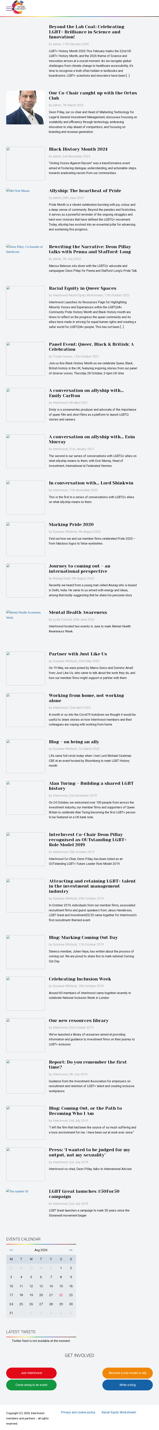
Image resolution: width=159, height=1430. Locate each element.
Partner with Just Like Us (78, 654)
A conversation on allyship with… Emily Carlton (86, 393)
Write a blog (127, 1385)
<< (11, 1250)
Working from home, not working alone (86, 698)
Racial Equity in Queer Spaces (82, 288)
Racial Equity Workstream (119, 1412)
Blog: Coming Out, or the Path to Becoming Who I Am (85, 1111)
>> (71, 1250)
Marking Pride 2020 (71, 524)
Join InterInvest (31, 1373)
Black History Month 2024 (78, 149)
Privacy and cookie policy (78, 1412)
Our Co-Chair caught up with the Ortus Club (93, 95)
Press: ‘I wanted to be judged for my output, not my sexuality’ (89, 1152)
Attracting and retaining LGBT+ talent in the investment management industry (92, 886)
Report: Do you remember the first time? (88, 1065)
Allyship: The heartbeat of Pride (85, 190)
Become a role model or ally (128, 1373)
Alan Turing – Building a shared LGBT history (91, 786)
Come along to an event (31, 1385)
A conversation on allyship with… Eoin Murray (92, 439)
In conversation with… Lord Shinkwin (91, 483)
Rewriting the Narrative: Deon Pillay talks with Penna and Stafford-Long (90, 249)
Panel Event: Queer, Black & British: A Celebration (91, 347)
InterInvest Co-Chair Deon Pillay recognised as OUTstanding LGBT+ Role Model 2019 (88, 839)
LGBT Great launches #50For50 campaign (84, 1194)
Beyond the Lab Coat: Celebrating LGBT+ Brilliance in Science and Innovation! (86, 32)
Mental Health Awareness (78, 612)
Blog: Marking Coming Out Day (83, 937)
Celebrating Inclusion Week (80, 979)
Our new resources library (79, 1020)
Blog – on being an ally (74, 741)
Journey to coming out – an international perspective (79, 568)
